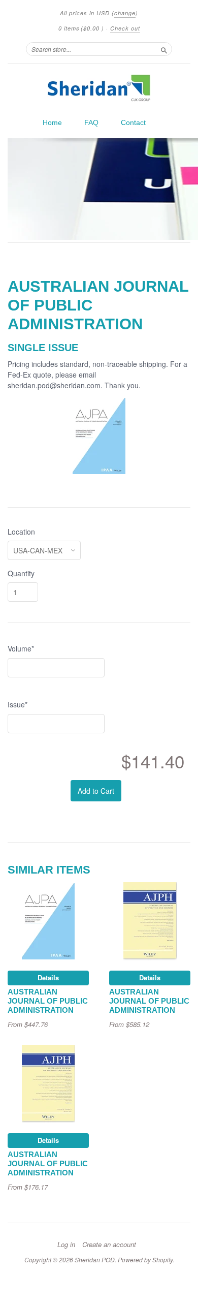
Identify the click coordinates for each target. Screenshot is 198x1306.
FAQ (91, 122)
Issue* (17, 704)
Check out (125, 28)
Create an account (109, 1244)
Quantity (21, 573)
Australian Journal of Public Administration (48, 1001)
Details (48, 977)
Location (21, 531)
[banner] (99, 88)
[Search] (164, 49)
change (125, 13)
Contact (133, 122)
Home (52, 122)
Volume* (21, 648)
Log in (66, 1244)
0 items (81, 28)
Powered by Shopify (145, 1259)
